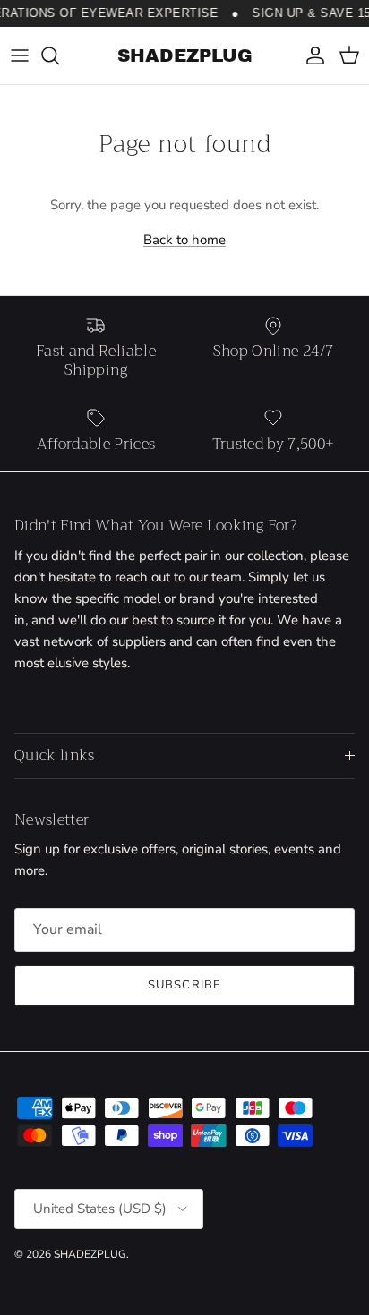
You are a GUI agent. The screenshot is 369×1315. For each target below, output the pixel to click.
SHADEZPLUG (90, 1254)
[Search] (59, 55)
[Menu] (19, 55)
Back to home (184, 240)
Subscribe (184, 985)
